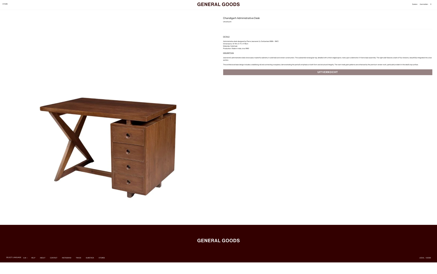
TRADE (78, 258)
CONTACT (53, 258)
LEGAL (421, 258)
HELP (33, 258)
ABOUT (42, 258)
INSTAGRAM (66, 258)
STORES (102, 258)
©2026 (428, 258)
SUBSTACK (90, 258)
